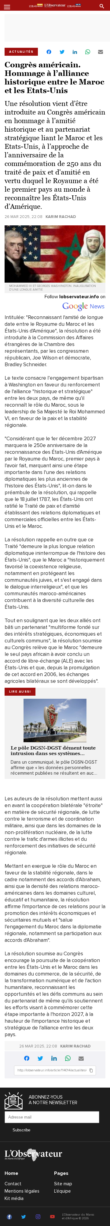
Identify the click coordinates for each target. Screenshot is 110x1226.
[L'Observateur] (36, 6)
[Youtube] (53, 1217)
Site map (63, 1184)
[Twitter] (24, 1217)
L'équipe (62, 1191)
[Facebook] (10, 1217)
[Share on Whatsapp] (87, 52)
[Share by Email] (100, 52)
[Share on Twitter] (62, 52)
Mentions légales (22, 1191)
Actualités (21, 52)
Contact (13, 1184)
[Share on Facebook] (49, 52)
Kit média (14, 1198)
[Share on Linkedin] (74, 52)
